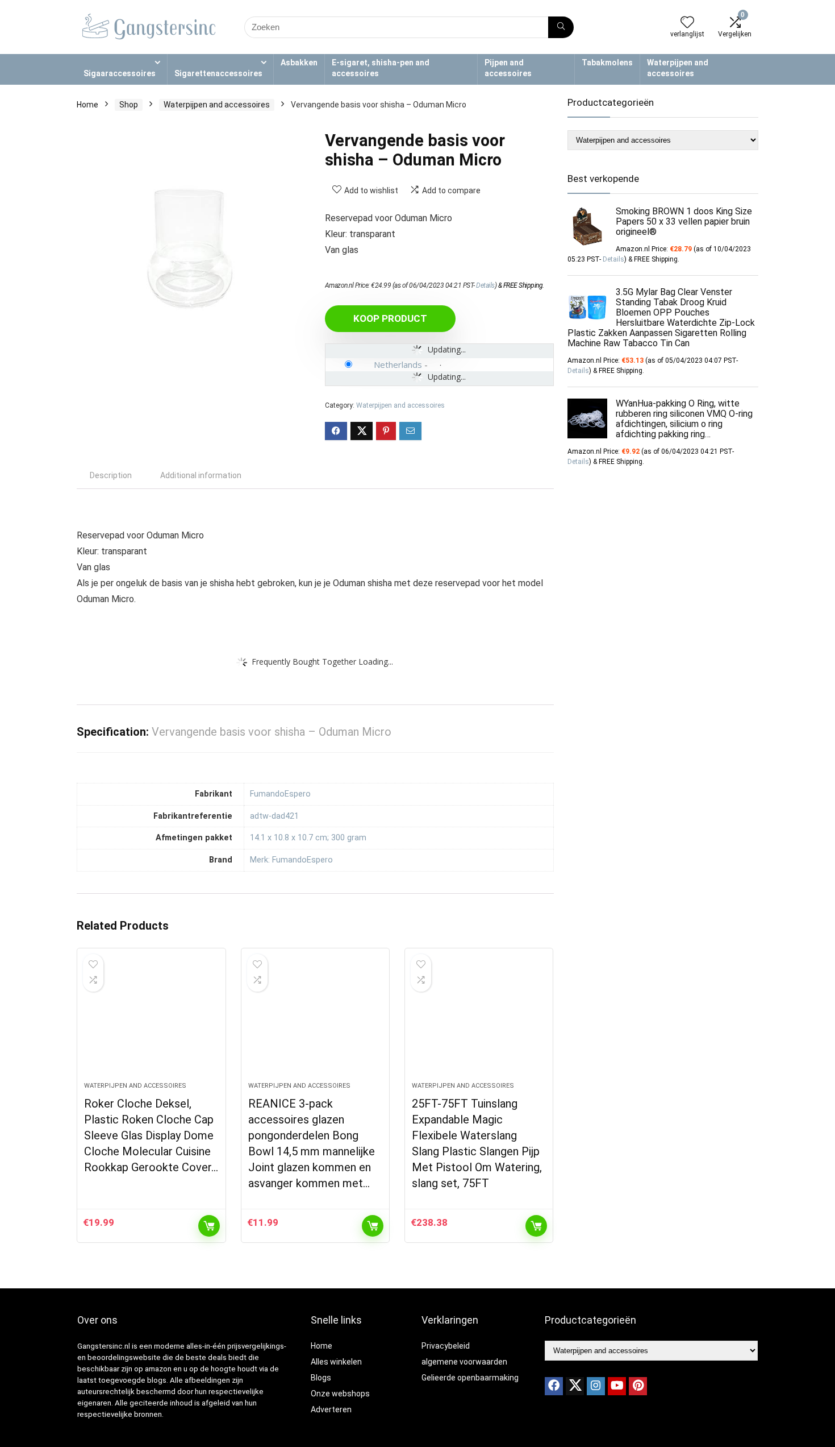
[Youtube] (617, 1386)
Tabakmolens (607, 62)
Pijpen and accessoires (508, 68)
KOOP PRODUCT (390, 318)
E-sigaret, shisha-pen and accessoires (380, 68)
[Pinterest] (638, 1386)
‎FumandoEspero (280, 794)
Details (485, 285)
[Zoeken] (561, 27)
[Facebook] (554, 1386)
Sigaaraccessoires (120, 73)
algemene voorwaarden (464, 1361)
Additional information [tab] (200, 475)
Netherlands (398, 364)
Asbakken (299, 62)
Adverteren (331, 1409)
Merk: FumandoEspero (291, 860)
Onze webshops (340, 1393)
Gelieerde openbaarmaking (470, 1377)
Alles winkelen (336, 1361)
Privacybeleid (445, 1345)
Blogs (321, 1377)
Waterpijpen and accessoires (677, 68)
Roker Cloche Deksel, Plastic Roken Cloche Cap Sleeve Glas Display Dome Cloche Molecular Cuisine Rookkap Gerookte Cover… (151, 1135)
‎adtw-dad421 (274, 816)
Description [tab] (111, 475)
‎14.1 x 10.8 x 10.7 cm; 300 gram (308, 838)
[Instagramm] (596, 1386)
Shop (128, 104)
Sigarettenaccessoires (218, 73)
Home (87, 104)
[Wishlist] (687, 23)
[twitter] (575, 1386)
